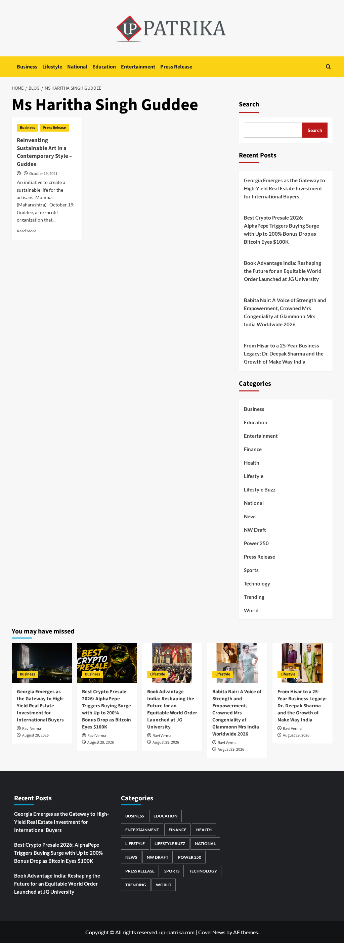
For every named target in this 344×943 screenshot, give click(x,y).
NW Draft (255, 530)
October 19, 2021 (43, 174)
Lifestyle (52, 66)
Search (249, 104)
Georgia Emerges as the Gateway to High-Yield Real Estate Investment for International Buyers (284, 188)
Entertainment (138, 66)
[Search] (328, 67)
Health (251, 463)
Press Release (176, 66)
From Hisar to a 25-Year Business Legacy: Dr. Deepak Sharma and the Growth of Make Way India (284, 353)
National (77, 66)
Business (27, 66)
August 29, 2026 (35, 735)
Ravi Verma (31, 729)
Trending (254, 597)
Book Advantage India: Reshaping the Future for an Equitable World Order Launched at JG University (282, 271)
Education (104, 66)
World (251, 610)
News (250, 516)
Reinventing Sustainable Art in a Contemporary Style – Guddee (44, 152)
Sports (251, 570)
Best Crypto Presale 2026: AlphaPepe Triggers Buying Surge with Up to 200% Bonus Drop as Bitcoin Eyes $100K (281, 230)
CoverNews (211, 932)
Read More (26, 230)
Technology (257, 583)
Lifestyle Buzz (259, 489)
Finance (253, 449)
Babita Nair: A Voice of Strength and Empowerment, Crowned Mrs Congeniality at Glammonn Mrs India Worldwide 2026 (285, 312)
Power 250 (256, 543)
